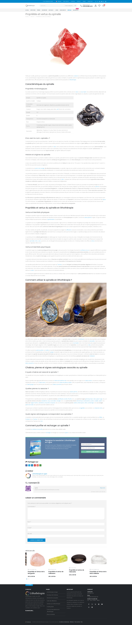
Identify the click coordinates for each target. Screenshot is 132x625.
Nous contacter (51, 614)
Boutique (51, 10)
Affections (32, 10)
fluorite (70, 399)
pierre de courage (39, 168)
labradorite (87, 401)
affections (68, 230)
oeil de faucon (80, 401)
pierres (97, 186)
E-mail (29, 528)
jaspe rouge (99, 399)
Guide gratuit (50, 606)
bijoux (104, 199)
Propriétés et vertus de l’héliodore (53, 572)
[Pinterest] (100, 1)
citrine (85, 403)
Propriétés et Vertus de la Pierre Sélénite (95, 572)
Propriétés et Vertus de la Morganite (33, 572)
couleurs (76, 76)
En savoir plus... (29, 610)
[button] (26, 579)
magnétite (82, 408)
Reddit (92, 607)
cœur (39, 241)
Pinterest (35, 465)
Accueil (27, 10)
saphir (100, 401)
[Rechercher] (75, 5)
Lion (41, 421)
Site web (30, 533)
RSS (95, 604)
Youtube (102, 604)
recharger (48, 432)
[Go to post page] (35, 560)
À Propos (73, 1)
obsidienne (44, 401)
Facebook (26, 465)
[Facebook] (96, 1)
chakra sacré (42, 382)
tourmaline (83, 92)
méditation (92, 356)
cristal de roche (98, 408)
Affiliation (72, 622)
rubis (76, 92)
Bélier (100, 417)
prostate (32, 241)
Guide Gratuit (63, 10)
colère (32, 270)
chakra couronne (57, 384)
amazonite (47, 403)
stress (92, 241)
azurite (92, 401)
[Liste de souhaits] (99, 6)
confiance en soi (85, 250)
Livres (56, 10)
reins (36, 241)
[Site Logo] (30, 6)
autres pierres (88, 217)
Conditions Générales (64, 622)
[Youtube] (102, 1)
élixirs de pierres (29, 363)
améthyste (81, 339)
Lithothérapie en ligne (52, 592)
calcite (75, 403)
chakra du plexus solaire (65, 382)
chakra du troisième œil (60, 380)
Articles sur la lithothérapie (53, 603)
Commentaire (31, 506)
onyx (48, 401)
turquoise (52, 403)
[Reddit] (106, 1)
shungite (58, 401)
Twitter (29, 465)
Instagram (88, 607)
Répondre (102, 488)
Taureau (59, 264)
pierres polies (39, 350)
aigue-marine (34, 403)
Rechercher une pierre (52, 598)
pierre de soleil (29, 404)
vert (58, 109)
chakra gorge (30, 384)
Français (59, 1)
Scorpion (27, 419)
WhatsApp (40, 465)
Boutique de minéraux (52, 595)
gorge (52, 352)
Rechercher (44, 10)
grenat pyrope (89, 399)
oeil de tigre (91, 403)
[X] (98, 1)
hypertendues (50, 219)
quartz (66, 432)
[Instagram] (104, 1)
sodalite (96, 401)
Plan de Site (77, 622)
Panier (84, 1)
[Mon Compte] (95, 6)
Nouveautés (75, 9)
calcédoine (41, 403)
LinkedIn (32, 465)
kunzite (66, 399)
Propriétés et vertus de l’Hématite (74, 571)
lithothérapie (73, 79)
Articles (69, 10)
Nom (29, 522)
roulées (47, 350)
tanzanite (92, 341)
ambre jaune (80, 403)
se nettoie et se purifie (37, 429)
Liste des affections (52, 600)
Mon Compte (66, 1)
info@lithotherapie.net (92, 596)
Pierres (38, 10)
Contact (79, 1)
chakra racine (88, 380)
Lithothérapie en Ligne (39, 474)
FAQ (81, 622)
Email (38, 465)
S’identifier (90, 1)
